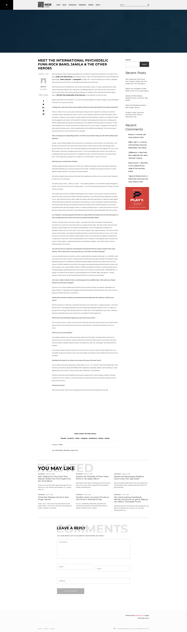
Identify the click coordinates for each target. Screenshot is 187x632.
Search (128, 60)
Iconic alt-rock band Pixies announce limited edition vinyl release (137, 145)
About (98, 5)
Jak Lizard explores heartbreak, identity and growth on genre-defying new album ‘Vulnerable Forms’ (131, 499)
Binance (131, 134)
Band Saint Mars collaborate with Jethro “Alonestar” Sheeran (138, 155)
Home (58, 5)
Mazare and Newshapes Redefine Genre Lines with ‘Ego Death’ (136, 98)
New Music (67, 450)
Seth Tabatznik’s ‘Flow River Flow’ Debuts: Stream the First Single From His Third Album (136, 81)
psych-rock (74, 450)
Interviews (72, 5)
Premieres (82, 5)
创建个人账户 (133, 142)
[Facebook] (43, 101)
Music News (59, 450)
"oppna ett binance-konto (137, 176)
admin (43, 87)
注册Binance (132, 152)
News (64, 5)
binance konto (133, 163)
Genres (91, 5)
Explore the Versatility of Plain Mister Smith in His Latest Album (92, 477)
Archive (46, 628)
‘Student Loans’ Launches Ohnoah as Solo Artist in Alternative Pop (134, 115)
